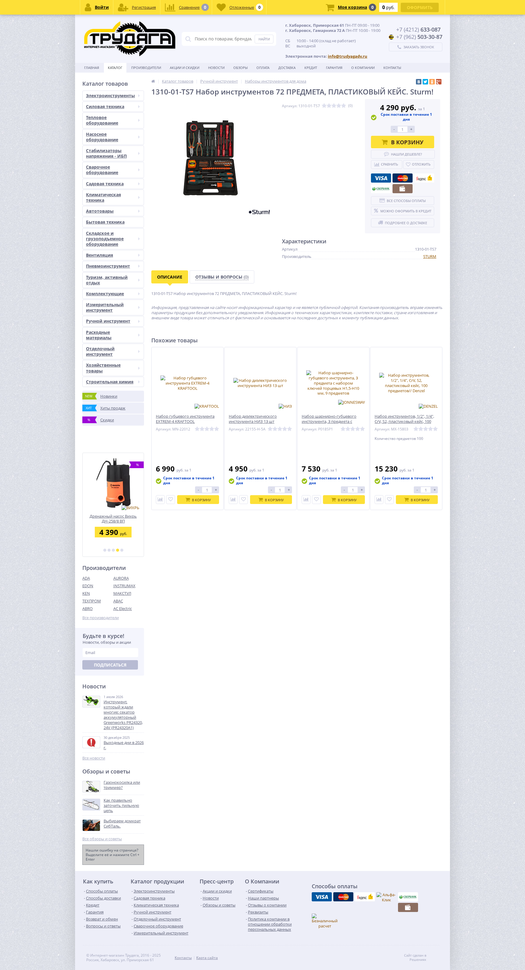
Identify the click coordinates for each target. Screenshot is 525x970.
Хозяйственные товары (103, 367)
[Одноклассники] (432, 81)
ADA (86, 578)
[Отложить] (170, 499)
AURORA (121, 578)
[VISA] (381, 178)
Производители (146, 67)
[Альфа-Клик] (386, 897)
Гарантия (334, 67)
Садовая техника (105, 184)
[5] (121, 550)
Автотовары (100, 211)
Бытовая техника (105, 222)
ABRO (87, 608)
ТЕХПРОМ (91, 601)
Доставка (287, 67)
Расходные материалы (99, 335)
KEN (86, 593)
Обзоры (240, 67)
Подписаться (110, 665)
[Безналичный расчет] (325, 921)
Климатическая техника (103, 197)
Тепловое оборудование (102, 120)
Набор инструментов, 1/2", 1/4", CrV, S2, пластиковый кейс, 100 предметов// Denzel (404, 421)
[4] (117, 550)
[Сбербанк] (381, 188)
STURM (429, 256)
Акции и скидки (184, 67)
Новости (216, 67)
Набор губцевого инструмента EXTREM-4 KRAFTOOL (185, 419)
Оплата (262, 67)
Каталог (115, 67)
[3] (113, 550)
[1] (104, 550)
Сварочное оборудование (102, 169)
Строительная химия (109, 382)
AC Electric (122, 608)
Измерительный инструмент (105, 307)
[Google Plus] (438, 81)
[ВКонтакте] (418, 81)
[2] (109, 550)
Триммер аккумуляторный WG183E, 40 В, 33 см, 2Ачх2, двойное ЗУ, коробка (113, 519)
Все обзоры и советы (102, 838)
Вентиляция (99, 255)
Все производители (100, 617)
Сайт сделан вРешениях (415, 957)
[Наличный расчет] (403, 188)
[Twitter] (425, 81)
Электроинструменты (110, 95)
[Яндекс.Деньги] (424, 178)
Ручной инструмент (108, 321)
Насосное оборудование (102, 136)
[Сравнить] (160, 499)
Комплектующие (105, 293)
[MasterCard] (403, 178)
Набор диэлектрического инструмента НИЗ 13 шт (253, 419)
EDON (87, 585)
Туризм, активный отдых (107, 280)
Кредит (310, 67)
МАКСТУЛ (122, 593)
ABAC (118, 601)
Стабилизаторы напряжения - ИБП (106, 153)
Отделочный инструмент (100, 351)
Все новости (93, 758)
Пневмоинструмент (108, 266)
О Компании (363, 67)
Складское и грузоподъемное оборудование (105, 238)
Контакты (392, 67)
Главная (91, 67)
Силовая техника (105, 106)
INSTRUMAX (124, 585)
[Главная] (153, 81)
